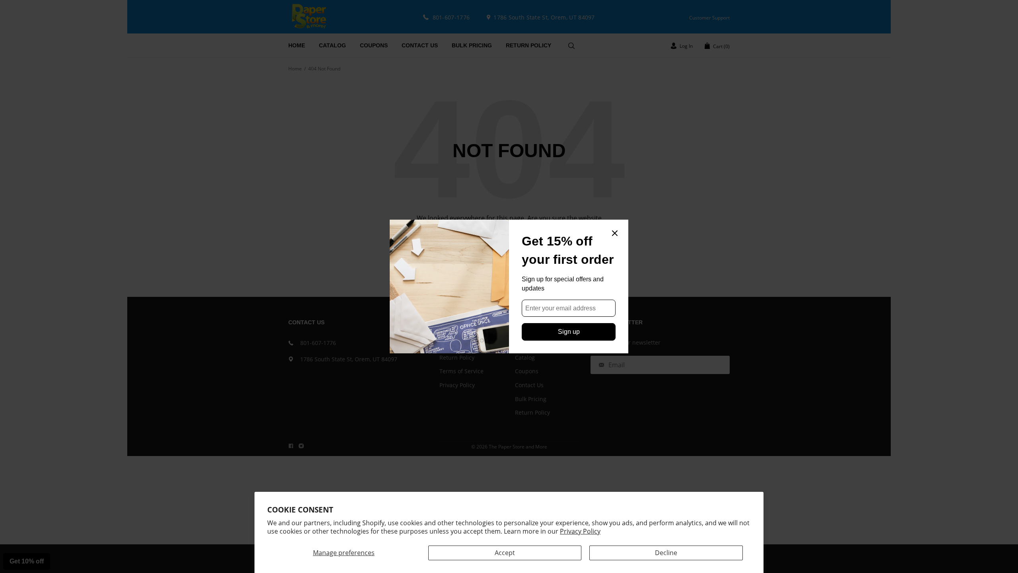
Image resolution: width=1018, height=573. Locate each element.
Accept (505, 552)
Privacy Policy (580, 531)
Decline (666, 552)
